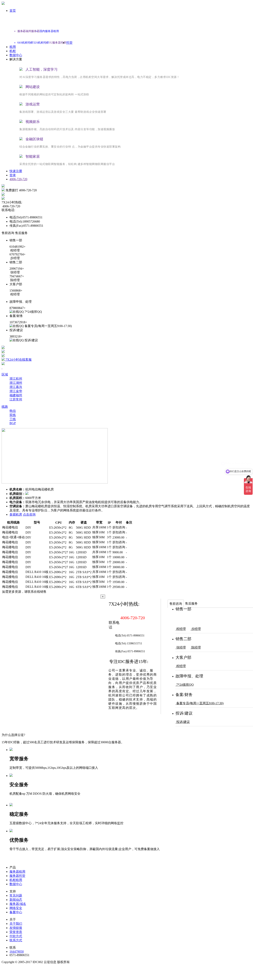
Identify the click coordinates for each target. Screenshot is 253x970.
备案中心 (15, 912)
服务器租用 (17, 871)
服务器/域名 (17, 904)
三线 (12, 419)
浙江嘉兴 (15, 387)
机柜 (12, 51)
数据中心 (15, 55)
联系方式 (15, 940)
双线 (12, 415)
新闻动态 (15, 899)
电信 (12, 410)
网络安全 (15, 908)
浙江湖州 (15, 382)
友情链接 (15, 927)
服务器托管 (17, 875)
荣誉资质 (15, 932)
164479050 (16, 951)
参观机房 (15, 514)
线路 (5, 406)
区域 (5, 374)
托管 (69, 42)
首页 (12, 10)
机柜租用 (15, 880)
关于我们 (15, 923)
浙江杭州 (15, 378)
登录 (12, 175)
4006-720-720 (18, 179)
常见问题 (15, 895)
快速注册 (15, 171)
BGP (12, 423)
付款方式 (15, 936)
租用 (12, 46)
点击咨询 (29, 514)
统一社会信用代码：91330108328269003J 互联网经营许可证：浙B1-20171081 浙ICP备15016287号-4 (73, 966)
